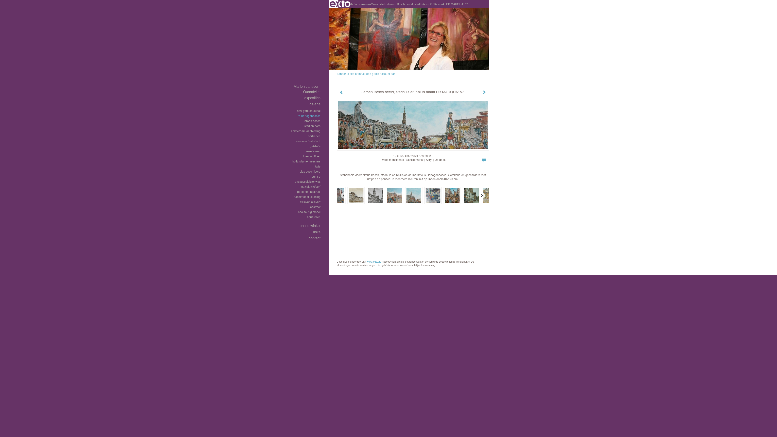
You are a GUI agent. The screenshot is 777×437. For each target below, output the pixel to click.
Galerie (315, 103)
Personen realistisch (308, 141)
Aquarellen (314, 217)
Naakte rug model (309, 212)
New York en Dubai (309, 111)
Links (317, 231)
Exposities (312, 97)
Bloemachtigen (311, 156)
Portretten (314, 136)
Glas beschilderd (310, 171)
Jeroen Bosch (312, 121)
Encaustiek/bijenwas (308, 181)
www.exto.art (374, 261)
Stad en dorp (312, 126)
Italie (318, 166)
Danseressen (312, 151)
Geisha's (315, 146)
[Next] (482, 195)
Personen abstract (309, 192)
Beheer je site (345, 74)
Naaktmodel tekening (307, 197)
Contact (315, 237)
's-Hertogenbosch (309, 116)
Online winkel (310, 225)
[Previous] (344, 195)
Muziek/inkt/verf (310, 187)
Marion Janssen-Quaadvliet (367, 4)
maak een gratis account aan (377, 74)
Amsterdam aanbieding (306, 131)
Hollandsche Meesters (306, 161)
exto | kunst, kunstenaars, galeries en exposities (340, 4)
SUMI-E (316, 176)
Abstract (315, 207)
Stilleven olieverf (310, 202)
